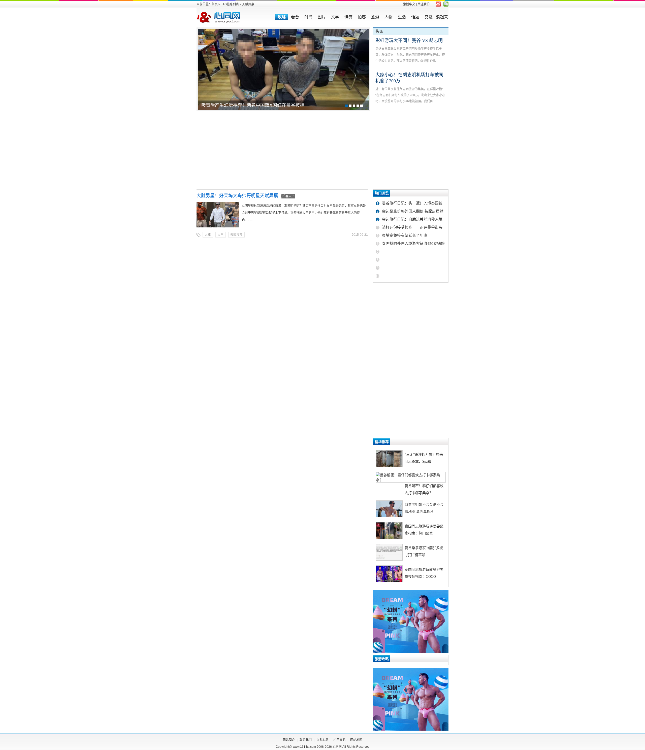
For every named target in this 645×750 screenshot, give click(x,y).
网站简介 (289, 740)
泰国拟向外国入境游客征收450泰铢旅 (413, 244)
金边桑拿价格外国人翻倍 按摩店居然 (412, 211)
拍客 (362, 17)
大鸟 (220, 234)
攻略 (282, 17)
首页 (215, 4)
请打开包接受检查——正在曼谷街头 (412, 227)
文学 (335, 17)
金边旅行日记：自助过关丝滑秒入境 (412, 219)
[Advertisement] (322, 150)
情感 (348, 17)
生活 (402, 17)
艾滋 (429, 17)
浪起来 (442, 17)
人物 (388, 17)
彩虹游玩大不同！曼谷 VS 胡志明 (409, 40)
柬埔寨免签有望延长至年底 (404, 235)
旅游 (375, 17)
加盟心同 (322, 740)
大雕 (208, 234)
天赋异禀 (236, 234)
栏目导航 (339, 740)
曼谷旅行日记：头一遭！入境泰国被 (412, 203)
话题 (415, 17)
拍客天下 (288, 196)
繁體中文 (409, 4)
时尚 (308, 17)
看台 (295, 17)
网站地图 (356, 740)
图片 (322, 17)
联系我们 (306, 740)
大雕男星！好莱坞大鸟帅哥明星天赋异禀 (237, 195)
